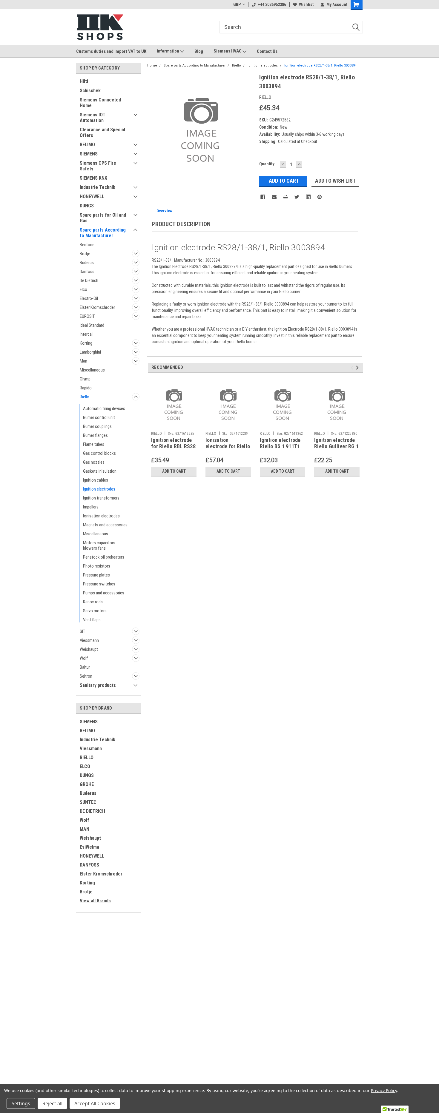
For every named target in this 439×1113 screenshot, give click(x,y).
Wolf (84, 658)
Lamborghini (90, 352)
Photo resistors (96, 566)
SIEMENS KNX (93, 178)
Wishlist (306, 4)
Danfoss (87, 271)
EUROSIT (87, 316)
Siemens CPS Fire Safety (98, 166)
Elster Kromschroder (97, 307)
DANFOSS (89, 865)
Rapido (86, 388)
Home (152, 65)
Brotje (85, 253)
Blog (198, 51)
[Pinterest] (319, 197)
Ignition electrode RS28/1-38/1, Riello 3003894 (320, 65)
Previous (353, 367)
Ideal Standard (92, 325)
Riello (84, 397)
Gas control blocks (99, 453)
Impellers (91, 507)
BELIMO (87, 144)
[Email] (274, 197)
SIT (82, 631)
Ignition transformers (101, 498)
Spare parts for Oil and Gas (103, 217)
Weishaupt (89, 649)
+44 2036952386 (272, 4)
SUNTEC (88, 802)
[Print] (285, 197)
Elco (83, 289)
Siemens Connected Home (100, 102)
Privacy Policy (384, 1090)
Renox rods (93, 602)
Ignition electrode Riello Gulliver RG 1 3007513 (336, 446)
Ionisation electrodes (101, 516)
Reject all (52, 1103)
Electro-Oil (89, 298)
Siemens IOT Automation (92, 117)
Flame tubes (93, 444)
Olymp (85, 379)
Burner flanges (95, 435)
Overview (164, 211)
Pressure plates (96, 575)
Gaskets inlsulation (99, 471)
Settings (21, 1103)
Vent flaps (92, 619)
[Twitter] (296, 197)
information (168, 51)
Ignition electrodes (99, 489)
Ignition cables (95, 480)
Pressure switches (99, 584)
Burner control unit (99, 417)
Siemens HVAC (228, 51)
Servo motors (95, 610)
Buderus (87, 262)
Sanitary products (98, 685)
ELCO (85, 766)
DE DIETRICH (92, 811)
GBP (237, 4)
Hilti (84, 81)
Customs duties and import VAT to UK (111, 51)
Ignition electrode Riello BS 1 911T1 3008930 (280, 446)
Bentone (87, 244)
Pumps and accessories (103, 593)
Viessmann (89, 640)
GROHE (87, 784)
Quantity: (267, 163)
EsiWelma (89, 847)
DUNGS (87, 206)
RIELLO (86, 757)
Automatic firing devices (104, 408)
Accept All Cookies (94, 1103)
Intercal (86, 334)
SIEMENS (89, 154)
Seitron (86, 676)
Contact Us (267, 51)
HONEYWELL (92, 196)
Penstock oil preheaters (103, 557)
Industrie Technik (97, 187)
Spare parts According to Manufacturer (103, 232)
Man (83, 361)
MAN (84, 829)
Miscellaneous (92, 370)
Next (358, 367)
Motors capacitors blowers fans (99, 545)
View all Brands (95, 901)
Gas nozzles (94, 462)
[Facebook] (262, 197)
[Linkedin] (308, 197)
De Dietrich (89, 280)
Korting (86, 343)
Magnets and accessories (105, 525)
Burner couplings (97, 426)
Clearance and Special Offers (102, 132)
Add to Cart (174, 471)
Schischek (90, 90)
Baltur (85, 667)
